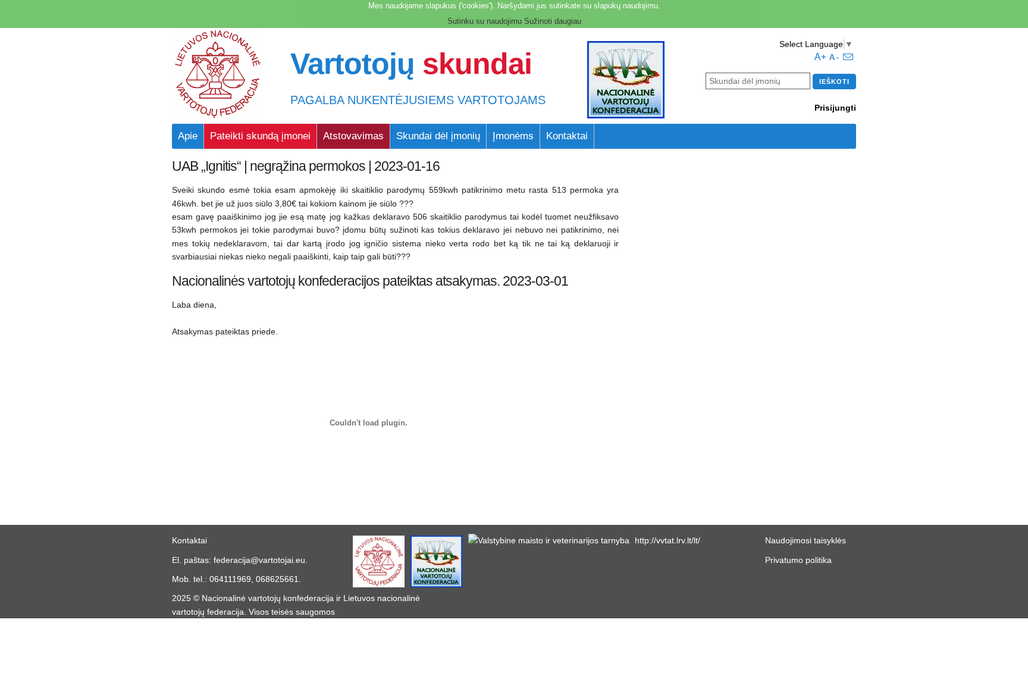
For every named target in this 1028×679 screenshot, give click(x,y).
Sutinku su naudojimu (484, 21)
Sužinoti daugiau (552, 21)
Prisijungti (835, 107)
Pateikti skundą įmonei (260, 136)
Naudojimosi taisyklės (805, 540)
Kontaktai (567, 136)
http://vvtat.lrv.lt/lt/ (667, 540)
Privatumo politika (798, 560)
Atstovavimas (353, 136)
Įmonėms (513, 136)
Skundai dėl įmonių (438, 136)
